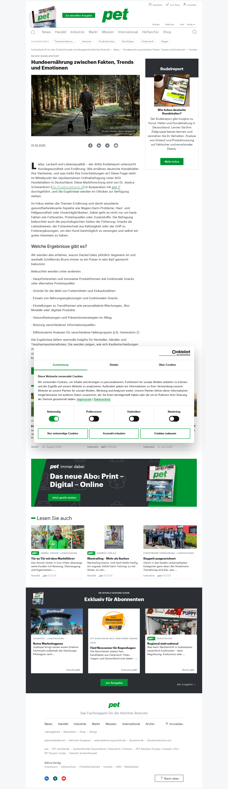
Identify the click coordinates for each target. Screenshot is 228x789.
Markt (96, 724)
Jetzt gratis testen (64, 497)
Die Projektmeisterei (66, 187)
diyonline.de (136, 740)
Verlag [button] (190, 24)
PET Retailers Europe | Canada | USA (157, 748)
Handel (63, 724)
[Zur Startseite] (114, 704)
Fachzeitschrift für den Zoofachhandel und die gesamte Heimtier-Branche (70, 49)
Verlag (93, 731)
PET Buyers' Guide (55, 753)
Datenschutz (102, 399)
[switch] (94, 419)
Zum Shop (175, 5)
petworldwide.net (55, 740)
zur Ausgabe (114, 682)
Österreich (147, 41)
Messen (111, 724)
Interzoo (86, 41)
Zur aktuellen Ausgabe (78, 15)
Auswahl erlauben (114, 433)
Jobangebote (52, 731)
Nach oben (171, 778)
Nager (164, 41)
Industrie (80, 724)
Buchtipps (128, 41)
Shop (83, 731)
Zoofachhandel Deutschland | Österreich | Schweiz (102, 748)
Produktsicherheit (89, 766)
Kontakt (107, 766)
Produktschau (107, 41)
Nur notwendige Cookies (62, 433)
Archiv (150, 724)
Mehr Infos (172, 161)
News (116, 49)
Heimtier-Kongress (80, 740)
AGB (118, 766)
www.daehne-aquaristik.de (110, 740)
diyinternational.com (159, 740)
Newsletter (157, 5)
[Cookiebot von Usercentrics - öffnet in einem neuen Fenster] (174, 353)
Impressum (84, 399)
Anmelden (192, 5)
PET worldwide (60, 748)
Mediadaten (132, 766)
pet (46, 748)
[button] (90, 145)
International (131, 724)
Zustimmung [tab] (61, 364)
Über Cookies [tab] (167, 364)
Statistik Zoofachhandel (83, 753)
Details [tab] (114, 364)
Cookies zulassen (165, 433)
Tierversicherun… (64, 41)
